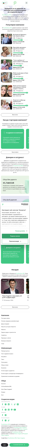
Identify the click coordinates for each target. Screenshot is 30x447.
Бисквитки (3, 368)
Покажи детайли (20, 231)
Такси (2, 359)
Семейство (4, 335)
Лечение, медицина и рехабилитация (10, 321)
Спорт (2, 343)
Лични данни (4, 362)
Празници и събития (6, 338)
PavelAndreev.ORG (5, 424)
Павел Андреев (23, 429)
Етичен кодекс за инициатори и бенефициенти (12, 373)
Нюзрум (3, 392)
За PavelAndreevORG (6, 386)
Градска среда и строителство (8, 332)
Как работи (3, 356)
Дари (4, 444)
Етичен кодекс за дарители (7, 370)
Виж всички (15, 114)
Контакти (3, 383)
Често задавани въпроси (7, 353)
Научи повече (15, 152)
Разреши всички (15, 236)
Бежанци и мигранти (6, 340)
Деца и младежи (5, 324)
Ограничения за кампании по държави (10, 376)
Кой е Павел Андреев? (6, 389)
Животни (3, 329)
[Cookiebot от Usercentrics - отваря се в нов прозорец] (21, 204)
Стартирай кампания (18, 444)
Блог (2, 395)
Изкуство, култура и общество (8, 326)
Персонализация (14, 241)
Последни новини (5, 318)
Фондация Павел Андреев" (20, 427)
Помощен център (5, 351)
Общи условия (4, 365)
